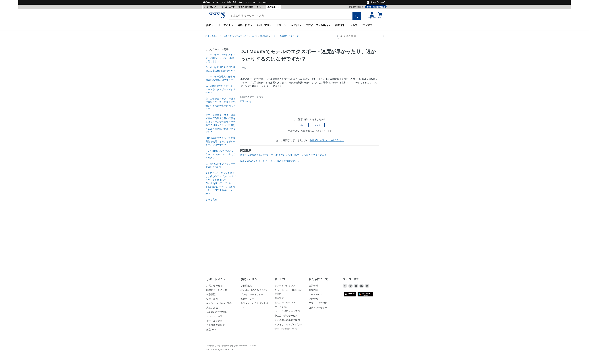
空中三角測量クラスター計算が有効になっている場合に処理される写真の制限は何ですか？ (220, 103)
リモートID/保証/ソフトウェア (285, 36)
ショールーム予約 (227, 7)
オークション (281, 307)
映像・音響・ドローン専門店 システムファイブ (227, 36)
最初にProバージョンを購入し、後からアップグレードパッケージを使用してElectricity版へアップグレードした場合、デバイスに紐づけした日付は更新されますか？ (220, 183)
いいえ (317, 125)
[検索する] (356, 16)
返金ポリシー (247, 298)
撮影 (209, 25)
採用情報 (313, 298)
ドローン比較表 (214, 316)
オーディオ (224, 25)
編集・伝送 (244, 25)
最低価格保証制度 (215, 325)
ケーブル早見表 (214, 320)
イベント (260, 7)
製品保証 (211, 294)
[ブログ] (367, 286)
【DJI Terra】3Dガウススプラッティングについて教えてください (220, 154)
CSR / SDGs (315, 294)
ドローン (281, 25)
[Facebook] (345, 286)
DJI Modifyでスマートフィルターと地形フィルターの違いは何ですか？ (220, 58)
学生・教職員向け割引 (286, 328)
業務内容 (313, 290)
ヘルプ (353, 25)
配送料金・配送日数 (216, 290)
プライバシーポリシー (252, 294)
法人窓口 (367, 25)
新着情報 (340, 25)
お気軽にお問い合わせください (327, 140)
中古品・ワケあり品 (317, 25)
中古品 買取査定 (246, 7)
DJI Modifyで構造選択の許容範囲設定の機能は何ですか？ (220, 69)
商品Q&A (264, 36)
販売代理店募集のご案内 (287, 320)
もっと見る (211, 199)
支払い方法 (212, 307)
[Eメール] (361, 286)
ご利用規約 (246, 285)
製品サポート (273, 7)
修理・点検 (212, 298)
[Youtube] (356, 286)
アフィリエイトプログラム (288, 324)
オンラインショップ (285, 285)
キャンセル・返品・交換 (219, 303)
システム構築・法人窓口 (287, 311)
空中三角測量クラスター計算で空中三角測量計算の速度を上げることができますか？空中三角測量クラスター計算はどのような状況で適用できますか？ (220, 124)
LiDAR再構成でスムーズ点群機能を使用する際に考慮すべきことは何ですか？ (220, 141)
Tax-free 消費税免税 (216, 312)
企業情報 (313, 285)
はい (302, 125)
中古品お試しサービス (286, 315)
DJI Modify (245, 101)
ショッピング (210, 7)
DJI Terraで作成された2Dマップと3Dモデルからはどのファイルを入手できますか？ (283, 155)
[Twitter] (350, 286)
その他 (295, 25)
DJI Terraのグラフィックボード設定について (220, 165)
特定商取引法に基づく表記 (254, 290)
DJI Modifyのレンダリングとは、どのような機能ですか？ (270, 161)
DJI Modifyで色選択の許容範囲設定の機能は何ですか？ (220, 78)
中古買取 (279, 298)
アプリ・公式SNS (318, 303)
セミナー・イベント (285, 302)
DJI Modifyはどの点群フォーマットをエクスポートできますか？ (220, 89)
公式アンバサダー (318, 307)
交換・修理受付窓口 (376, 7)
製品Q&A (211, 329)
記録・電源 (263, 25)
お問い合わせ (357, 7)
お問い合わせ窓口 (215, 285)
